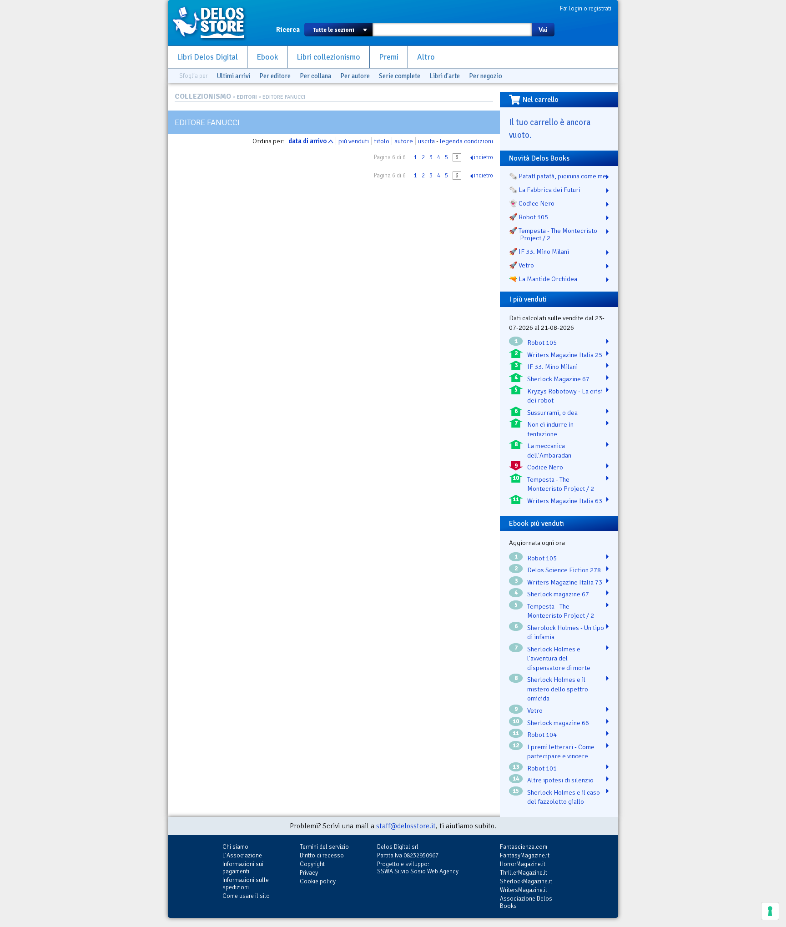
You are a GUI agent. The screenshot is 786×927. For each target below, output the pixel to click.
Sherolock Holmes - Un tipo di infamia (565, 632)
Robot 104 (542, 735)
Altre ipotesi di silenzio (560, 780)
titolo (381, 141)
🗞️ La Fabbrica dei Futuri (544, 189)
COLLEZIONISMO (203, 96)
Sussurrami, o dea (552, 412)
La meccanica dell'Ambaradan (549, 450)
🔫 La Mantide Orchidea (543, 278)
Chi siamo (235, 847)
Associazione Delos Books (526, 902)
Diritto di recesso (322, 855)
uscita (426, 141)
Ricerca (288, 29)
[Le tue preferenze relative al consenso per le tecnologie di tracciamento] (770, 911)
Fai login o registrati (585, 8)
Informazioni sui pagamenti (242, 867)
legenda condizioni (466, 141)
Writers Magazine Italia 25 (564, 355)
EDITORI (247, 97)
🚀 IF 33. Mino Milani (539, 251)
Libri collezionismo (328, 57)
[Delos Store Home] (213, 22)
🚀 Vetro (521, 265)
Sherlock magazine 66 (558, 723)
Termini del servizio (324, 847)
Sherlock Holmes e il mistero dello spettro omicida (557, 688)
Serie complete (399, 76)
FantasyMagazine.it (524, 855)
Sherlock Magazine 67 (558, 379)
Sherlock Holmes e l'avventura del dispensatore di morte (558, 658)
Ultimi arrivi (233, 76)
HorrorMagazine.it (522, 864)
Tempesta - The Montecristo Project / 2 (560, 484)
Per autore (355, 76)
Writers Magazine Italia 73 (564, 582)
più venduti (353, 141)
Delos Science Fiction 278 (564, 570)
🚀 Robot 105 (528, 217)
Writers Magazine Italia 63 (564, 501)
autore (403, 141)
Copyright (312, 864)
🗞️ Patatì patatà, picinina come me (557, 176)
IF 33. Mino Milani (552, 367)
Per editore (275, 76)
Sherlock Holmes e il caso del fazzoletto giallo (563, 797)
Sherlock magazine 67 (558, 594)
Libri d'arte (444, 76)
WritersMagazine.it (523, 890)
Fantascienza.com (523, 847)
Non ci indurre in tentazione (550, 429)
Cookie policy (318, 881)
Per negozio (485, 76)
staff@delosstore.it (406, 826)
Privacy (309, 873)
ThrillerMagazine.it (523, 873)
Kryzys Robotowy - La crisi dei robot (565, 396)
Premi (388, 57)
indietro (483, 157)
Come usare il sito (246, 896)
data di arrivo (307, 141)
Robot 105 (542, 342)
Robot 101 (542, 768)
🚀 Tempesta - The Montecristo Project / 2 (553, 234)
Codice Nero (545, 467)
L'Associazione (242, 855)
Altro (426, 57)
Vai (543, 29)
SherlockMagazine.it (526, 881)
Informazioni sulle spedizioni (245, 883)
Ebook (267, 57)
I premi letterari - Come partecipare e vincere (561, 752)
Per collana (315, 76)
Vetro (535, 710)
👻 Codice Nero (531, 203)
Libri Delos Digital (207, 57)
